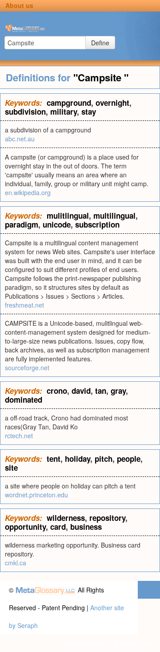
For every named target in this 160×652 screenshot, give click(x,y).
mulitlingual (68, 215)
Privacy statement (84, 643)
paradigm (21, 224)
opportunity (25, 526)
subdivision (25, 111)
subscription (97, 224)
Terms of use (132, 643)
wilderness (66, 517)
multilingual (114, 215)
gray (118, 390)
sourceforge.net (27, 367)
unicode (57, 224)
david (81, 390)
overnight (112, 102)
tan (100, 390)
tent (53, 458)
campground (69, 102)
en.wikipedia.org (28, 192)
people (128, 458)
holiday (77, 458)
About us (19, 5)
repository (107, 517)
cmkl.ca (15, 562)
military (63, 111)
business (86, 526)
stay (88, 111)
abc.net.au (20, 138)
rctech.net (19, 435)
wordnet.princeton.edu (36, 494)
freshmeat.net (24, 304)
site (11, 467)
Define (100, 42)
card (58, 526)
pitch (103, 458)
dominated (23, 399)
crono (57, 390)
